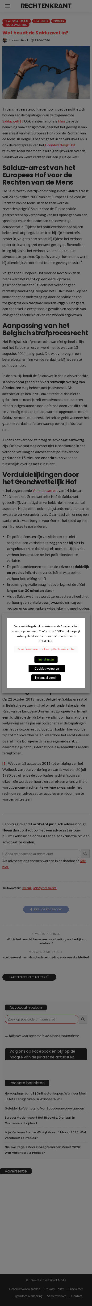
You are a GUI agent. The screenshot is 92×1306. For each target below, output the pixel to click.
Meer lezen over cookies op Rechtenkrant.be (46, 649)
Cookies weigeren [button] (46, 668)
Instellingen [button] (46, 659)
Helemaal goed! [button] (46, 677)
